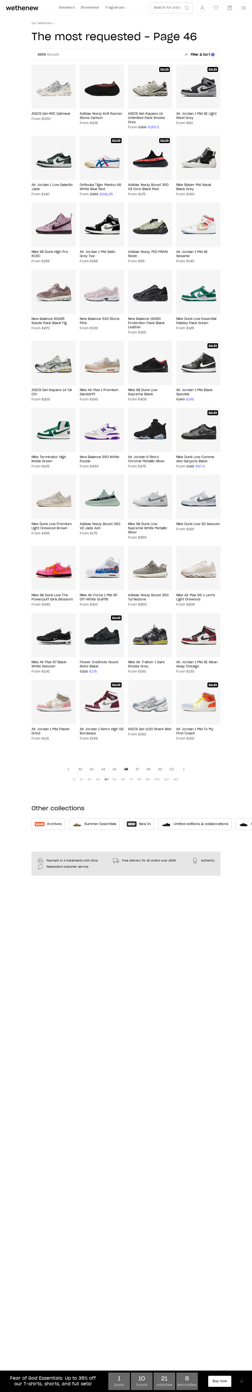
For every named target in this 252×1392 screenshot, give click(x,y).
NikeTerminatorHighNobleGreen (49, 459)
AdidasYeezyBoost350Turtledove (148, 597)
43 (92, 769)
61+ (123, 779)
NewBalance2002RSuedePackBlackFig (49, 321)
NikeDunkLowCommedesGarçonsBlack (195, 459)
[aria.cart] (229, 7)
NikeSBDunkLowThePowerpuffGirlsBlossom (52, 597)
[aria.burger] (242, 7)
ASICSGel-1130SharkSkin (150, 729)
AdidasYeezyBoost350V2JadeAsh (100, 526)
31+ (98, 779)
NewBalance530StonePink (100, 321)
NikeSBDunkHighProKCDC (50, 254)
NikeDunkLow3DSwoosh (198, 524)
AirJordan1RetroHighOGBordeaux (102, 731)
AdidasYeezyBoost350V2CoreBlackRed (148, 187)
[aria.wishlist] (216, 7)
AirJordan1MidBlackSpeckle (194, 392)
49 (160, 769)
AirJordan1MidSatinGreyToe (97, 254)
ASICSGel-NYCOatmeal (51, 114)
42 (80, 769)
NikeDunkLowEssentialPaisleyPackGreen (196, 321)
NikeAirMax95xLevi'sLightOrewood (195, 597)
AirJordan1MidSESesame (192, 254)
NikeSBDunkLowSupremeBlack (142, 392)
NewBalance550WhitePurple (99, 459)
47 (137, 769)
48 (148, 769)
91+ (148, 779)
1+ (74, 779)
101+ (157, 779)
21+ (90, 779)
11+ (82, 779)
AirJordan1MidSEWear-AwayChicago (197, 664)
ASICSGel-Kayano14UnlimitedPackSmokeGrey (146, 118)
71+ (131, 779)
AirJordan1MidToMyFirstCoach (194, 731)
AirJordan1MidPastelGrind (50, 731)
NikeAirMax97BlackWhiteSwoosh (49, 664)
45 (114, 769)
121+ (176, 779)
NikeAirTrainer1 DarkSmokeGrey (146, 664)
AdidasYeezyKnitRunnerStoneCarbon (101, 116)
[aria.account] (202, 7)
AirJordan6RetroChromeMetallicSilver (146, 459)
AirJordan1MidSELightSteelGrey (196, 116)
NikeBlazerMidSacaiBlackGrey (193, 187)
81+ (140, 779)
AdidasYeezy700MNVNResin (148, 254)
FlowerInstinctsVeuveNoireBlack (99, 664)
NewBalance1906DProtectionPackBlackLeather (146, 323)
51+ (115, 779)
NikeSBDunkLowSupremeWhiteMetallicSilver (147, 528)
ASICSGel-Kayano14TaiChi (52, 392)
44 (103, 769)
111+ (166, 779)
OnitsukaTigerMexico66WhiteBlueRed (100, 187)
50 (172, 769)
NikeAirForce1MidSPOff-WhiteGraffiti (98, 597)
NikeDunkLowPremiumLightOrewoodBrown (52, 526)
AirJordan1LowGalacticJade (52, 187)
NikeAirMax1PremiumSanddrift (99, 392)
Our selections (42, 23)
